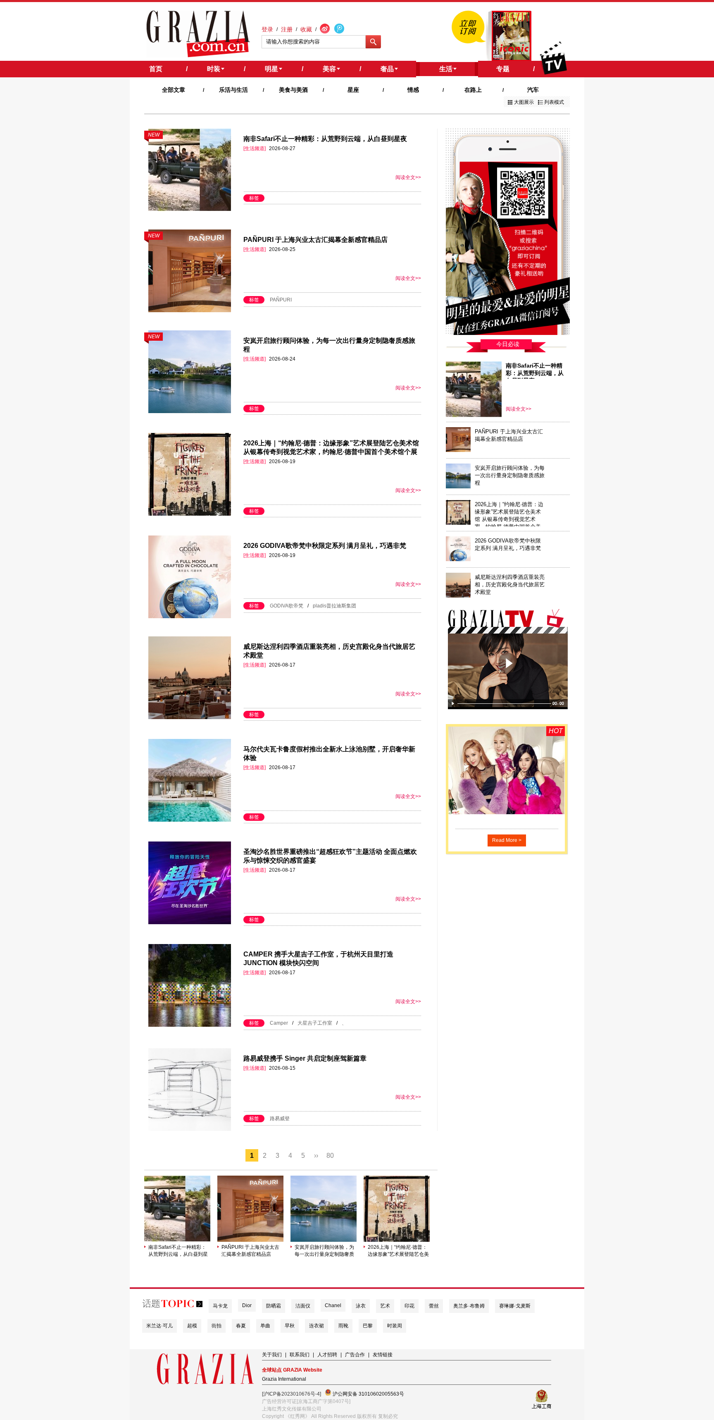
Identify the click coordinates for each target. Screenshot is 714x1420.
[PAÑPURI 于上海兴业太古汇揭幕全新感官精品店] (250, 1240)
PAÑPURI (281, 300)
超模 (192, 1326)
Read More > (506, 840)
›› (316, 1155)
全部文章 (173, 89)
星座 (353, 89)
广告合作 (355, 1355)
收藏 (306, 29)
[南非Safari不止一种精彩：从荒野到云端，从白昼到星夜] (177, 1240)
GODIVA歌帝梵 (286, 606)
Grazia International (284, 1379)
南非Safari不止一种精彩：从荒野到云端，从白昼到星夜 (325, 138)
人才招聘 (327, 1355)
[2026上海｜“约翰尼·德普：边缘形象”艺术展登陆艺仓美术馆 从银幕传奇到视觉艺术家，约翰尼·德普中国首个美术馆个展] (397, 1240)
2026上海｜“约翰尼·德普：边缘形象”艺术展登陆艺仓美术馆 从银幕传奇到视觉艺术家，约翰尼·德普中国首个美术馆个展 (398, 1251)
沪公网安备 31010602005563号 (367, 1394)
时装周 (394, 1326)
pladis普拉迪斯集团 (334, 606)
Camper (279, 1023)
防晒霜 (273, 1306)
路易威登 (280, 1118)
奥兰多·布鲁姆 (469, 1306)
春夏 (241, 1326)
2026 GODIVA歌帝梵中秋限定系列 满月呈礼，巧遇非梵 (324, 545)
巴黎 (368, 1326)
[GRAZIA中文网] (198, 33)
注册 (287, 29)
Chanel (333, 1305)
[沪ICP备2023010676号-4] (291, 1394)
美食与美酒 (293, 89)
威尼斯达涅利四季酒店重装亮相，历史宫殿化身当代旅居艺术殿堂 (510, 584)
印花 (409, 1306)
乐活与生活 (233, 89)
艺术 (385, 1306)
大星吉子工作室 (315, 1023)
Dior (247, 1305)
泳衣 (361, 1306)
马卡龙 (220, 1306)
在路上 (473, 89)
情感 (413, 89)
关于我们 (272, 1355)
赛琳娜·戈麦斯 (515, 1306)
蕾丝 (434, 1306)
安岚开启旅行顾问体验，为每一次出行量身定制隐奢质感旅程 (324, 1251)
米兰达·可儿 (159, 1326)
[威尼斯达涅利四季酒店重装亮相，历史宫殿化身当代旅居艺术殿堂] (458, 596)
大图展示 (524, 102)
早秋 (290, 1326)
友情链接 (383, 1355)
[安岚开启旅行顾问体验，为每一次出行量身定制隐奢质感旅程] (323, 1240)
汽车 (533, 89)
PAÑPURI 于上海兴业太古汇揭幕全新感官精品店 (315, 239)
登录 (267, 29)
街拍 (216, 1326)
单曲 (265, 1326)
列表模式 (554, 102)
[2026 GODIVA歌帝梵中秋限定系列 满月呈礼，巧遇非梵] (458, 559)
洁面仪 (302, 1306)
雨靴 (343, 1326)
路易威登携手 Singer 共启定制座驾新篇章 (305, 1058)
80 (330, 1155)
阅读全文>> (408, 177)
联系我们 (299, 1355)
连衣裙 (316, 1326)
